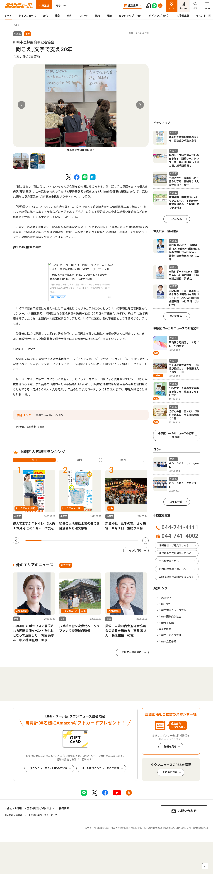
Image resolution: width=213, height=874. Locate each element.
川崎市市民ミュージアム (172, 610)
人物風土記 (183, 15)
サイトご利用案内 (33, 815)
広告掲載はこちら (169, 561)
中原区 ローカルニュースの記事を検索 (176, 435)
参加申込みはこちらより (49, 414)
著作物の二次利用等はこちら (175, 553)
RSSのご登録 (170, 772)
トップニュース (27, 15)
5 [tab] (98, 540)
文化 (45, 15)
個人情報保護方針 (13, 815)
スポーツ (83, 15)
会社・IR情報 (14, 808)
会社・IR (183, 8)
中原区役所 (165, 597)
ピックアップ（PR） (130, 15)
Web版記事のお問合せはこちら (176, 576)
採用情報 (64, 808)
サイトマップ (50, 815)
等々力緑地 (165, 629)
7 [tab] (130, 540)
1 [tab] (33, 540)
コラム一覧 (176, 501)
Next (140, 105)
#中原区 (20, 426)
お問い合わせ (187, 811)
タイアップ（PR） (159, 15)
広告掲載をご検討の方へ (40, 808)
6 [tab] (114, 540)
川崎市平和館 (166, 622)
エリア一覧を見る (131, 652)
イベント (201, 15)
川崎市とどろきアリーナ (172, 635)
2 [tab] (49, 540)
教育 (69, 15)
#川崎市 (31, 426)
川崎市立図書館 (167, 641)
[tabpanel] (81, 108)
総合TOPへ (61, 5)
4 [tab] (82, 540)
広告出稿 (133, 5)
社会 (57, 15)
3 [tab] (66, 540)
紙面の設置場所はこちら (172, 568)
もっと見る (135, 550)
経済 (109, 15)
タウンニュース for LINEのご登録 (48, 768)
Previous (21, 105)
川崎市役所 (165, 604)
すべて (8, 15)
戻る (17, 25)
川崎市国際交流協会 (170, 616)
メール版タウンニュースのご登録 (100, 768)
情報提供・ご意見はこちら (174, 545)
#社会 (41, 426)
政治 (97, 15)
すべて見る (176, 218)
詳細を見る (170, 746)
